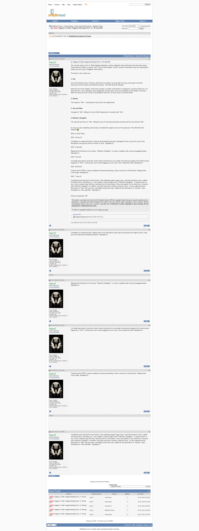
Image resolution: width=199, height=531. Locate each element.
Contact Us (127, 525)
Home (50, 5)
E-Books (95, 21)
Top (150, 525)
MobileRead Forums (57, 26)
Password (124, 28)
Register (55, 21)
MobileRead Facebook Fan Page (80, 36)
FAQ (133, 525)
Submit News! (77, 5)
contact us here (103, 210)
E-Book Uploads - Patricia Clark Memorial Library (78, 26)
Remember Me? (145, 26)
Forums (57, 5)
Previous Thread (95, 481)
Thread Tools (128, 56)
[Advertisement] (99, 45)
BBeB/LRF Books (98, 26)
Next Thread (104, 481)
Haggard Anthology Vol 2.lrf (82, 217)
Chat (68, 5)
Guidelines (74, 21)
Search (142, 21)
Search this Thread (142, 56)
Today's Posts (119, 21)
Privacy (146, 525)
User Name (125, 26)
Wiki (63, 5)
